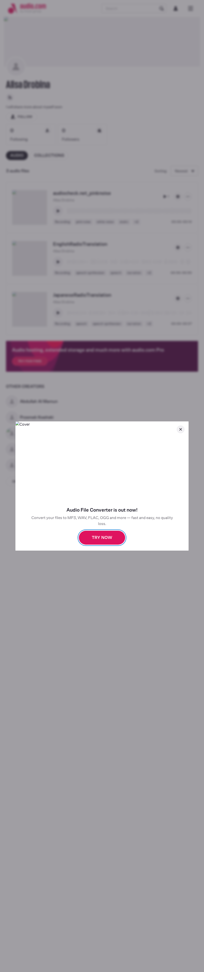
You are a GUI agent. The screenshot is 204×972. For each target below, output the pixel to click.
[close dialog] (181, 429)
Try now (102, 537)
